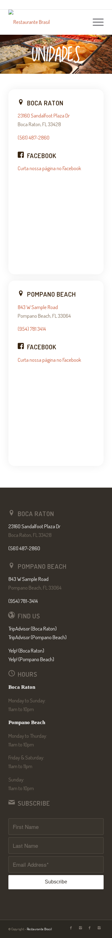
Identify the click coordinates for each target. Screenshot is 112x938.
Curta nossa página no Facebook (49, 168)
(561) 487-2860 (33, 137)
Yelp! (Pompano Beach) (31, 659)
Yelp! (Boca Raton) (26, 650)
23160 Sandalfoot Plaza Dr (44, 115)
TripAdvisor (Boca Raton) (32, 628)
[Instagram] (80, 927)
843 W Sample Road (38, 307)
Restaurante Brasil (39, 929)
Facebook (41, 155)
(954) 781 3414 (32, 328)
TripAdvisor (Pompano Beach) (37, 637)
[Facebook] (71, 927)
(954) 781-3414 (23, 601)
